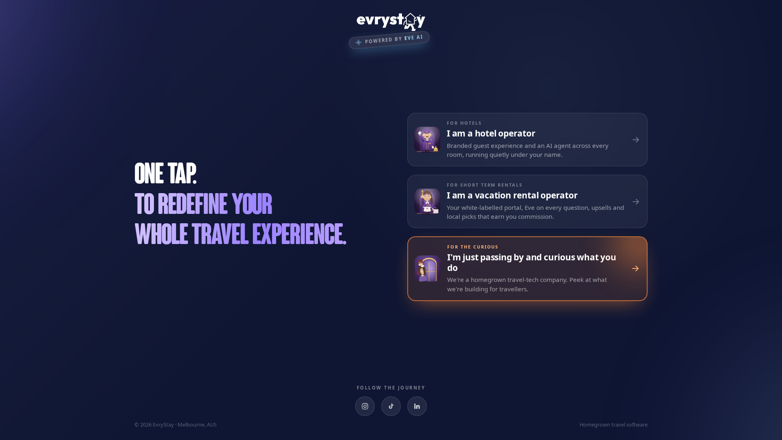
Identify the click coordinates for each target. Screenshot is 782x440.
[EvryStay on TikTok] (391, 406)
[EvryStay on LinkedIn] (417, 406)
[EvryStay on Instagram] (365, 406)
